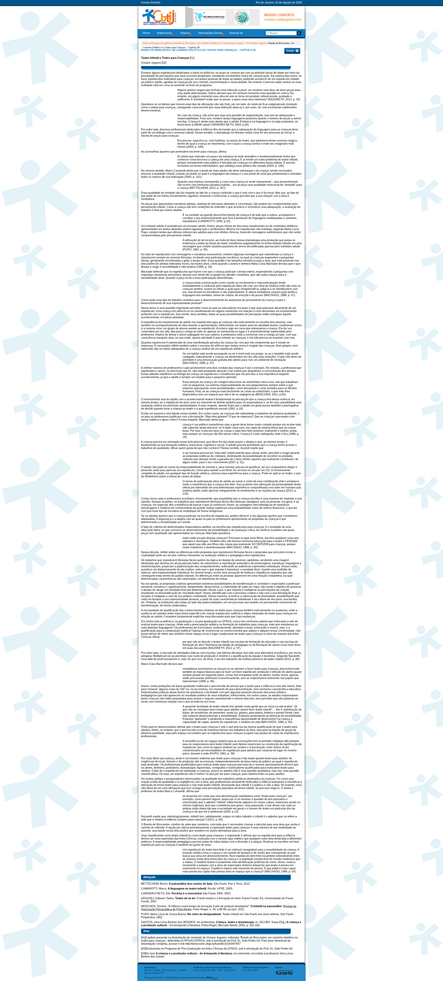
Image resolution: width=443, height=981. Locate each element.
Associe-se (236, 32)
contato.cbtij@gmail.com (282, 19)
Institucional (164, 32)
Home (146, 32)
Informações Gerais (210, 32)
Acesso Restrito (150, 2)
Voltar (292, 51)
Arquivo (185, 32)
